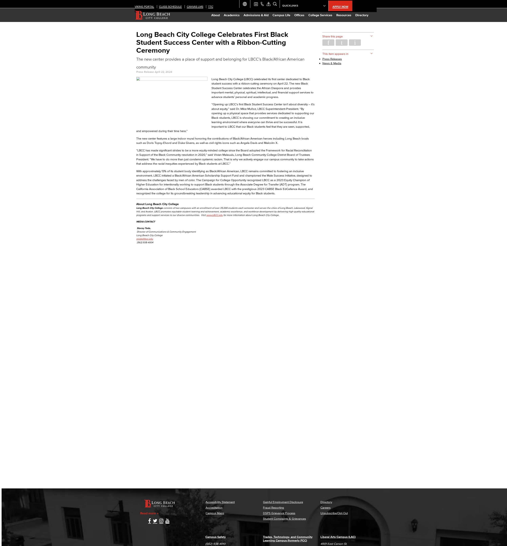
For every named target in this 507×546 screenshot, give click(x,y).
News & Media (331, 63)
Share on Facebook (328, 42)
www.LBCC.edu (214, 215)
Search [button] (275, 4)
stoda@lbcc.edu (144, 238)
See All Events (256, 4)
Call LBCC (262, 4)
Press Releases (332, 59)
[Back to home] (152, 15)
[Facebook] (149, 521)
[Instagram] (161, 521)
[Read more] (172, 79)
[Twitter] (155, 521)
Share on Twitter (342, 42)
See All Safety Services (268, 4)
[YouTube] (167, 521)
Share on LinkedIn (355, 42)
